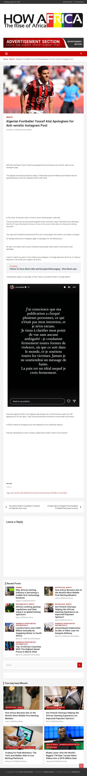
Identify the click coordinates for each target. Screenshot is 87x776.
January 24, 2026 (52, 761)
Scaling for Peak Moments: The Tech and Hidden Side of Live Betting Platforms (20, 755)
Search (79, 665)
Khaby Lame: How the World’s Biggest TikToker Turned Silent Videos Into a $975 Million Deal (61, 755)
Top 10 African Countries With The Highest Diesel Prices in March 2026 (28, 649)
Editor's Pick (60, 587)
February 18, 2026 (11, 761)
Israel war (46, 493)
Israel (40, 493)
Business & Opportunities (26, 623)
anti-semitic (15, 493)
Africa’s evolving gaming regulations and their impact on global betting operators (28, 610)
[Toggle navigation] (6, 53)
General (19, 587)
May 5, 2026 (20, 617)
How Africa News (25, 130)
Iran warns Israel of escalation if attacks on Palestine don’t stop (24, 507)
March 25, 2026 (21, 655)
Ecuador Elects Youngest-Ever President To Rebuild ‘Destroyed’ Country (63, 507)
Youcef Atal (62, 493)
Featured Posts (22, 604)
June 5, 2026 (59, 598)
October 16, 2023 (12, 130)
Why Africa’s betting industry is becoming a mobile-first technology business (27, 594)
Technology (30, 747)
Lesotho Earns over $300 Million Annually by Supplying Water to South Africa (29, 632)
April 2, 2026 (59, 620)
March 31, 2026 (21, 639)
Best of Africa (52, 744)
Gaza (36, 493)
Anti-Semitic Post (26, 493)
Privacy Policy (79, 2)
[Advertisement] (43, 148)
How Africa (31, 601)
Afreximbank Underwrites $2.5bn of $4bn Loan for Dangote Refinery (67, 630)
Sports (9, 117)
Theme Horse (49, 772)
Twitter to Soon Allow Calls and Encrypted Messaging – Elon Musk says (43, 269)
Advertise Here (67, 2)
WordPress (76, 772)
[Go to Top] (81, 766)
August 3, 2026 (21, 601)
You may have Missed (16, 683)
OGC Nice (54, 493)
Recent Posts (14, 583)
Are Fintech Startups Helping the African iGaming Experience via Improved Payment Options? (66, 611)
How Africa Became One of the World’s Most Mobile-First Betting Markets (68, 592)
